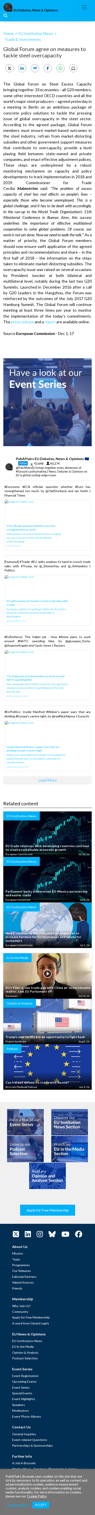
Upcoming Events (24, 1381)
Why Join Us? (21, 1306)
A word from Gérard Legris (30, 1323)
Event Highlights (23, 1399)
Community (20, 1311)
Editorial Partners (24, 1277)
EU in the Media (23, 1346)
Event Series (21, 1387)
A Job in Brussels (24, 1463)
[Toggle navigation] (84, 7)
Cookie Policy (36, 1496)
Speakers (18, 1405)
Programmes (21, 1265)
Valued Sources (23, 1282)
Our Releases (21, 1271)
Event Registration (25, 1376)
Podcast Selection (25, 1358)
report (50, 322)
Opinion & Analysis (25, 1352)
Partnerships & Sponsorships (32, 1445)
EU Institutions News (27, 1341)
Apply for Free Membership (48, 1210)
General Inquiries (24, 1434)
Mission (17, 1253)
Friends (17, 1288)
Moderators (20, 1410)
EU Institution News (35, 33)
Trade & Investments (22, 39)
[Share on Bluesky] (35, 68)
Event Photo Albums (26, 1416)
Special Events (22, 1393)
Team (16, 1259)
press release (22, 322)
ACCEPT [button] (40, 1505)
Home (8, 33)
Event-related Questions (29, 1440)
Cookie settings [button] (18, 1505)
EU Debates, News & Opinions (35, 10)
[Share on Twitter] (9, 68)
